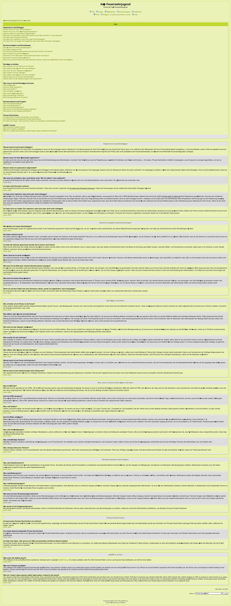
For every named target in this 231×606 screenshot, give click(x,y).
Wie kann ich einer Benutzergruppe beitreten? (20, 109)
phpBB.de (122, 602)
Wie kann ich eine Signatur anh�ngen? (17, 71)
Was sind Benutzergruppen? (13, 107)
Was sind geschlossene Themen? (15, 97)
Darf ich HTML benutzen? (12, 87)
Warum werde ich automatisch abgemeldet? (19, 34)
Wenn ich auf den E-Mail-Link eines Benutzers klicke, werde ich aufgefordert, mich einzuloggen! (38, 60)
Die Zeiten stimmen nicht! (12, 49)
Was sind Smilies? (10, 89)
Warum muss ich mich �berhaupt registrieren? (20, 32)
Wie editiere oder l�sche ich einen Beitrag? (19, 68)
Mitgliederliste (111, 12)
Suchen (100, 12)
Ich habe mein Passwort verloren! (15, 37)
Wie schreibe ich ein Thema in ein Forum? (18, 66)
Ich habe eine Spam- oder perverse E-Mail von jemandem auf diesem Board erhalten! (34, 121)
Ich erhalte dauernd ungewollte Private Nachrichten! (22, 119)
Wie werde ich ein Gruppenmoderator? (17, 111)
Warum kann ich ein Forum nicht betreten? (18, 77)
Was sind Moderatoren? (12, 105)
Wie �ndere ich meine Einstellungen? (17, 47)
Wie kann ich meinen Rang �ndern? (16, 58)
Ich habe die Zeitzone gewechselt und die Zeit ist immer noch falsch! (28, 51)
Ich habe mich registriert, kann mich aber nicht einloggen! (24, 39)
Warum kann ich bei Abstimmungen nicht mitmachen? (22, 79)
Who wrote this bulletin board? (14, 127)
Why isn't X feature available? (14, 129)
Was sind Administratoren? (13, 103)
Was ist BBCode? (9, 85)
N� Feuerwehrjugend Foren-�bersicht (17, 20)
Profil (97, 14)
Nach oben (7, 154)
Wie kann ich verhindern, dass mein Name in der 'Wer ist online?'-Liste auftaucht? (32, 35)
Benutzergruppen (124, 12)
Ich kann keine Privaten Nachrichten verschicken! (21, 117)
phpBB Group (63, 560)
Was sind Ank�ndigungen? (13, 93)
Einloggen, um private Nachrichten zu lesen (117, 14)
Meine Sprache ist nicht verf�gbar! (16, 54)
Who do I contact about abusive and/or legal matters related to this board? (30, 131)
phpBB (111, 601)
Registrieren (138, 12)
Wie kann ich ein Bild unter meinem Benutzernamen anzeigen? (26, 56)
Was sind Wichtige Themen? (13, 95)
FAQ (93, 12)
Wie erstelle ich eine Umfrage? (14, 73)
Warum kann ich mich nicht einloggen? (17, 29)
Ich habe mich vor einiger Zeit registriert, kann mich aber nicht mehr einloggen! (31, 41)
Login (136, 14)
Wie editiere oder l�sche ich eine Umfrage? (19, 75)
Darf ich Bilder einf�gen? (12, 91)
